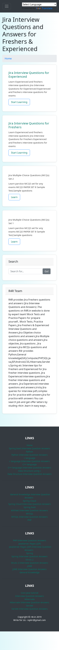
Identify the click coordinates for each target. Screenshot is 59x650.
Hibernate (30, 599)
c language (29, 458)
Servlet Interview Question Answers (29, 608)
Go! (47, 271)
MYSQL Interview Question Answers (29, 516)
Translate (47, 8)
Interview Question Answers (29, 596)
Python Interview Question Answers (29, 454)
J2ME (29, 566)
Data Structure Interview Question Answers (30, 474)
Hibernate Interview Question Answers (29, 602)
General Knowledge (29, 572)
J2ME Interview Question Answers (29, 569)
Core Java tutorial (29, 592)
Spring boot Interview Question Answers (29, 448)
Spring (29, 553)
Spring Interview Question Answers (29, 556)
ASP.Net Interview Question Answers (29, 510)
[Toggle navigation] (6, 6)
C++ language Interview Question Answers (29, 467)
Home (8, 58)
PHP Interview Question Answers (29, 540)
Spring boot (30, 507)
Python (29, 451)
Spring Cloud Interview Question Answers (29, 504)
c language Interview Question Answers (29, 461)
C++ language (30, 464)
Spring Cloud (29, 500)
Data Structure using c (29, 470)
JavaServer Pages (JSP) (29, 543)
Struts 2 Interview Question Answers (29, 562)
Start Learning (19, 102)
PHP (29, 520)
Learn (14, 197)
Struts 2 (29, 559)
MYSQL (29, 513)
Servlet (29, 605)
